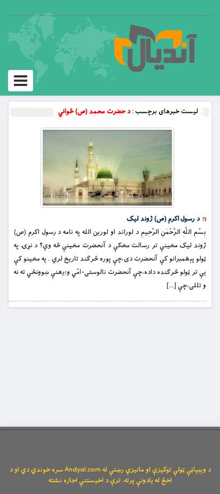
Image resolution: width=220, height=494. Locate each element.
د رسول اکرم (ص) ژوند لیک (163, 219)
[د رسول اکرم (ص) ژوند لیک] (107, 167)
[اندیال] (155, 48)
